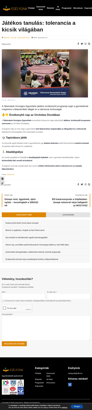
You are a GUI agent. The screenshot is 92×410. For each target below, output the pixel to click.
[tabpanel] (46, 241)
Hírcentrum (50, 383)
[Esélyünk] (15, 8)
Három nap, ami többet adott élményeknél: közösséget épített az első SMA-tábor (37, 245)
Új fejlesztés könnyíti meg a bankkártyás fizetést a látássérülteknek (31, 259)
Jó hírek (13, 37)
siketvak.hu (10, 174)
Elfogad (77, 406)
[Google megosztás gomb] (89, 44)
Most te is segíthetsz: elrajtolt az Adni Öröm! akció (25, 230)
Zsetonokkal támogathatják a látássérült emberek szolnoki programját (32, 252)
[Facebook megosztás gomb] (78, 44)
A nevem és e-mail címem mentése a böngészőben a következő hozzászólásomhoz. (37, 301)
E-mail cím (52, 292)
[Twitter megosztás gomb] (82, 44)
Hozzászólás (7, 314)
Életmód (6, 37)
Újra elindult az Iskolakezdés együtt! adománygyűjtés (26, 237)
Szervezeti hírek (23, 37)
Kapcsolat (39, 386)
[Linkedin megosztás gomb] (85, 44)
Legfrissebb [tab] (68, 215)
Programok (39, 383)
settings (64, 408)
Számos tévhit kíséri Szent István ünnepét (21, 223)
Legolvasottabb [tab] (24, 215)
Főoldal (38, 373)
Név (4, 292)
